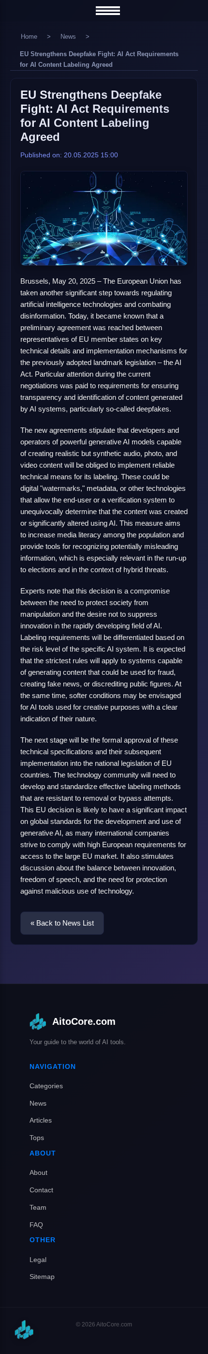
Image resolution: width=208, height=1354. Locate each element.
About (38, 1172)
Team (38, 1207)
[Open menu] (108, 11)
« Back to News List (62, 923)
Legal (38, 1259)
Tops (37, 1137)
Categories (46, 1086)
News (68, 36)
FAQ (36, 1225)
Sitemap (42, 1276)
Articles (41, 1120)
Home (29, 36)
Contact (41, 1190)
